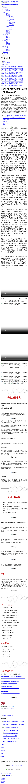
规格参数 (5, 123)
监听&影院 (5, 64)
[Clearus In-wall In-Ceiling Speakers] (10, 688)
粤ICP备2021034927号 (17, 765)
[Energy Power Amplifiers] (9, 683)
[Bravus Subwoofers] (10, 693)
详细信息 (5, 121)
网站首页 (5, 61)
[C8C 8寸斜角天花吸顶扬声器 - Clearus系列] (13, 721)
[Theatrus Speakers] (13, 678)
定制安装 (5, 715)
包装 (4, 124)
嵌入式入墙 (10, 715)
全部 (7, 13)
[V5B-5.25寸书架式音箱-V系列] (11, 738)
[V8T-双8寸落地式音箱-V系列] (10, 733)
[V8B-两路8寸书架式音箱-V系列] (11, 727)
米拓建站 (8, 775)
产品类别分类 (6, 62)
